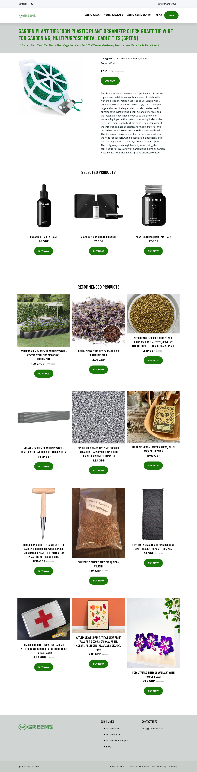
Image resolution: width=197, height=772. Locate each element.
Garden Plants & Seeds (127, 58)
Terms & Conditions (139, 766)
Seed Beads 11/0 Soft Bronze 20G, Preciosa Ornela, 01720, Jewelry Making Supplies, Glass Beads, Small (153, 342)
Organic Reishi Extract (43, 236)
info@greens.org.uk (167, 3)
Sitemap (173, 766)
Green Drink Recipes (139, 15)
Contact (121, 766)
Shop (171, 15)
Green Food (92, 15)
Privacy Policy (159, 766)
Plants (143, 58)
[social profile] (32, 4)
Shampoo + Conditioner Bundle (98, 236)
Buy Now (110, 80)
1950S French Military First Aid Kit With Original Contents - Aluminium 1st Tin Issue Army (43, 648)
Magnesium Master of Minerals (153, 236)
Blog (159, 15)
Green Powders (113, 15)
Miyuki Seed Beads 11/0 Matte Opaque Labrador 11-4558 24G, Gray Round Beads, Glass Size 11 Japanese (98, 452)
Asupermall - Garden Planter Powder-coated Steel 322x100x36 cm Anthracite (44, 355)
